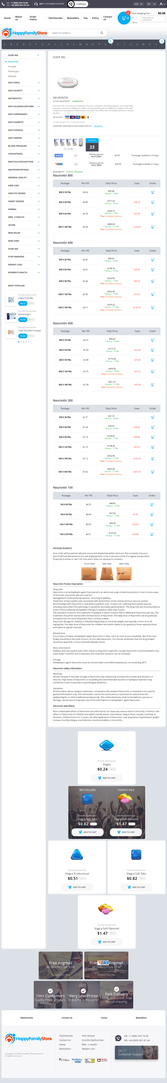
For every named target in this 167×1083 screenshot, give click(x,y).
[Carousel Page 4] (26, 342)
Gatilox (88, 126)
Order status (33, 18)
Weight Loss (88, 1048)
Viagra (107, 764)
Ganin (81, 126)
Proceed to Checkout (148, 19)
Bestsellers (73, 18)
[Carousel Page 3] (23, 342)
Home (7, 18)
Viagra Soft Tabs (87, 819)
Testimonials (55, 18)
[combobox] (138, 4)
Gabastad (57, 126)
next (162, 41)
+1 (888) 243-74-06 (19, 2)
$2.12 (22, 303)
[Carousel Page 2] (21, 342)
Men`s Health (89, 1044)
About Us (18, 18)
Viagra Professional (77, 873)
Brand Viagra (24, 314)
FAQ (86, 18)
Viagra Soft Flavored (126, 819)
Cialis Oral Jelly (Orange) (29, 330)
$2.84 (22, 336)
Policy (95, 18)
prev (111, 41)
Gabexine (66, 126)
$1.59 (22, 319)
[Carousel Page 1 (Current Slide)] (18, 342)
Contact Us (107, 18)
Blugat (74, 126)
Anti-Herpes (88, 1035)
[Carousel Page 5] (28, 342)
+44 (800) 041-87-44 (20, 5)
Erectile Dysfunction (27, 295)
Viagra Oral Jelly (25, 298)
